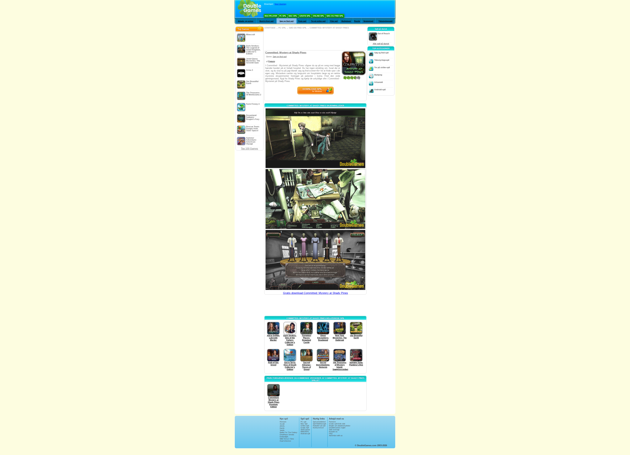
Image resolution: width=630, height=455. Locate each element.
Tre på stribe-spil (318, 21)
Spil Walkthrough (319, 424)
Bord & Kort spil (266, 21)
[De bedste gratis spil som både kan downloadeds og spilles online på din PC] (249, 9)
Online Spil (318, 16)
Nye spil (284, 418)
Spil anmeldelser (319, 422)
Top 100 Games (249, 148)
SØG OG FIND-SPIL (298, 28)
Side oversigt (334, 430)
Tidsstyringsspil (385, 21)
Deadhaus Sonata (287, 435)
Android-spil (380, 89)
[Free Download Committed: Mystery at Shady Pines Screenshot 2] (315, 199)
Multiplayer (271, 16)
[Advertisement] (315, 40)
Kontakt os (333, 432)
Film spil (334, 21)
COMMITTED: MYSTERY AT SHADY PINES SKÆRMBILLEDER (315, 106)
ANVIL (282, 426)
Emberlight (284, 437)
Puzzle (357, 21)
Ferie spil (302, 21)
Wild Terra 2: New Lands (287, 440)
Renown (283, 422)
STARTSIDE (269, 28)
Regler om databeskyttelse (339, 426)
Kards (282, 428)
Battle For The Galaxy (288, 432)
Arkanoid (378, 82)
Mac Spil (293, 16)
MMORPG (305, 432)
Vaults (282, 430)
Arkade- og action (245, 21)
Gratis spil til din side (337, 424)
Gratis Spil (305, 16)
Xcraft (282, 424)
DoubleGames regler (337, 428)
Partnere (332, 422)
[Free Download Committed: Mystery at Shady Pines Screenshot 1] (315, 138)
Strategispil (368, 21)
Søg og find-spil (334, 16)
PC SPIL (282, 28)
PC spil (282, 16)
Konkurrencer (318, 428)
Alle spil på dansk (381, 44)
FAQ (331, 434)
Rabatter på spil (319, 426)
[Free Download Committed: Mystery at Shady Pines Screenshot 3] (315, 260)
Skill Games (305, 430)
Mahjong (378, 75)
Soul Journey (280, 4)
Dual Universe (285, 441)
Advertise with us (336, 435)
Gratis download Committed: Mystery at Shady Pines (315, 293)
